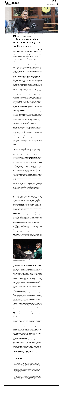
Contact (36, 392)
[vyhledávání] (57, 4)
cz (57, 1)
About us (34, 392)
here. (41, 64)
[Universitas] (12, 4)
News (48, 4)
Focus (51, 4)
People (53, 4)
